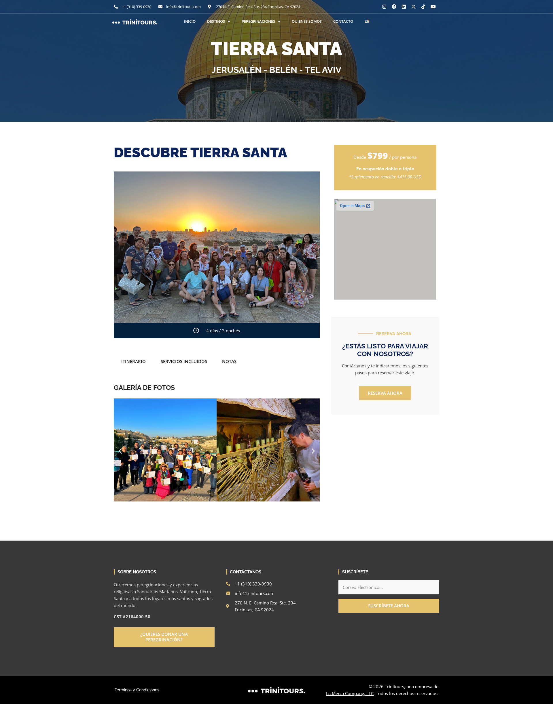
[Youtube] (433, 6)
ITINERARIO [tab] (133, 361)
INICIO (190, 21)
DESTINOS (216, 21)
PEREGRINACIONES (258, 21)
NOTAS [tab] (229, 361)
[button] (120, 451)
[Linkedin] (404, 6)
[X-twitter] (413, 6)
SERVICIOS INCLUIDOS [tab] (184, 361)
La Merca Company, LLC (350, 693)
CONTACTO (343, 21)
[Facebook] (394, 6)
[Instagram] (384, 6)
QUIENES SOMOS (307, 21)
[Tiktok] (423, 6)
